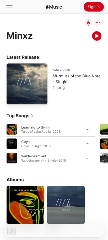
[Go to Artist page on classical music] (88, 23)
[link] (20, 116)
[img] (54, 6)
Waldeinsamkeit (33, 156)
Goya (25, 142)
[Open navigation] (9, 7)
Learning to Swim (35, 127)
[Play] (96, 36)
